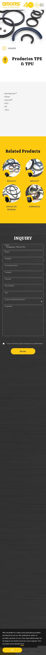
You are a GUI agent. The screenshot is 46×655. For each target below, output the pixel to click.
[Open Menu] (42, 5)
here (22, 644)
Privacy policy (18, 343)
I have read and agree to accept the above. (24, 343)
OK (12, 650)
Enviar (23, 351)
